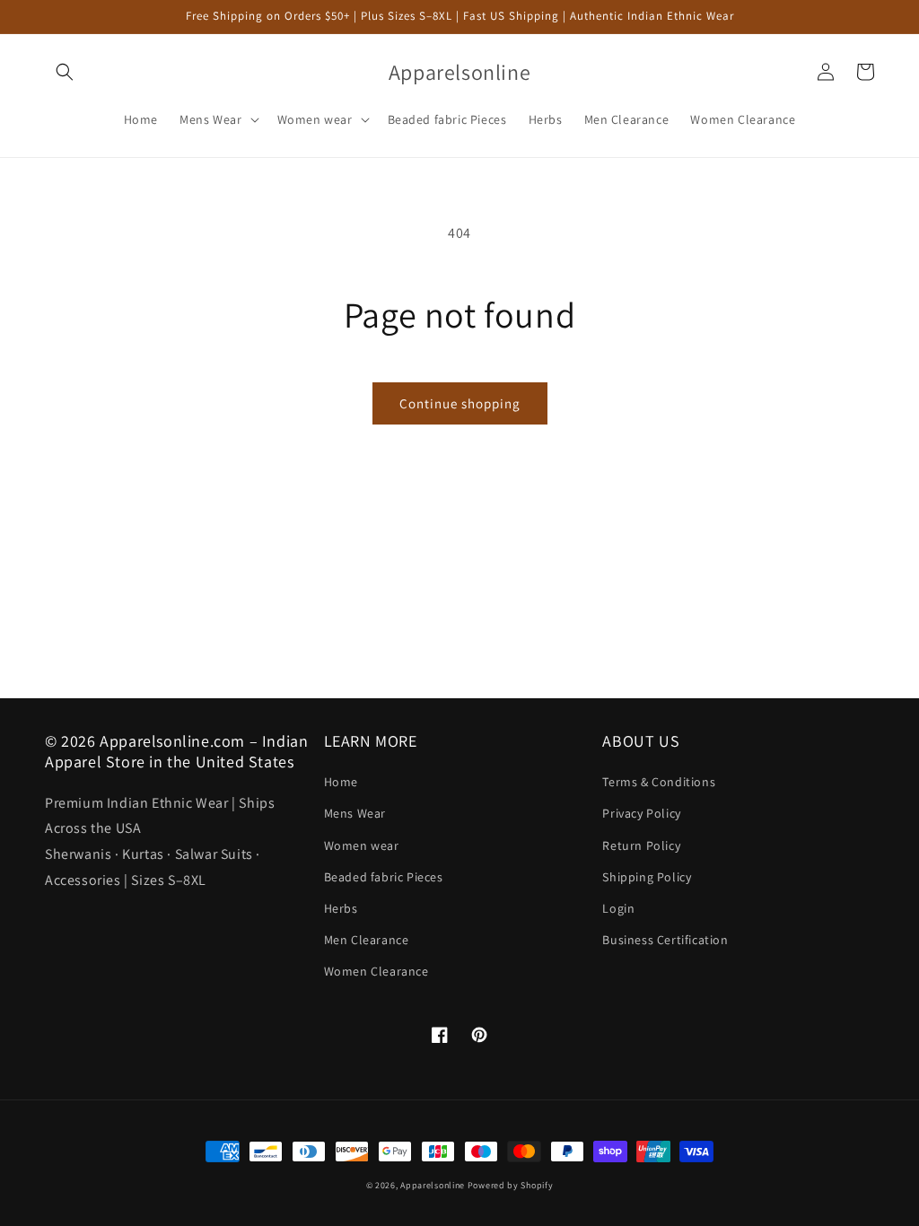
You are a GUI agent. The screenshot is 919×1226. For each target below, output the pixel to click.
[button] (64, 72)
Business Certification (665, 940)
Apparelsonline (432, 1185)
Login (618, 908)
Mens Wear (355, 813)
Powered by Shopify (511, 1185)
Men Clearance (366, 940)
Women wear (361, 845)
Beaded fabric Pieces (383, 877)
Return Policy (641, 845)
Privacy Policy (641, 813)
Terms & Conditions (658, 782)
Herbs (341, 908)
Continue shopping (460, 403)
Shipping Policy (646, 877)
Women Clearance (376, 971)
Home (341, 782)
